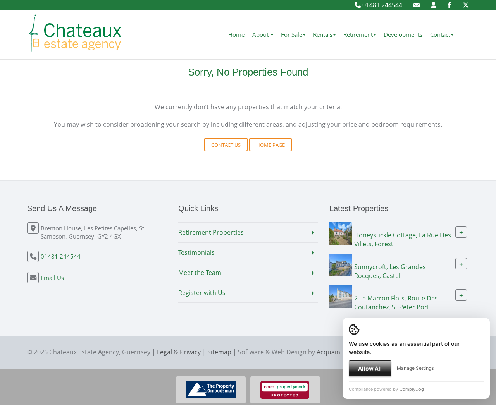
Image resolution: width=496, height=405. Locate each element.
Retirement (358, 34)
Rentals (322, 34)
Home (236, 34)
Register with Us (202, 292)
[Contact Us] (433, 5)
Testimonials (196, 252)
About (261, 34)
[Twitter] (466, 5)
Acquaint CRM (337, 352)
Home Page (270, 144)
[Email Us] (416, 5)
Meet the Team (199, 272)
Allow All (370, 368)
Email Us (52, 277)
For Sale (291, 34)
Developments (403, 34)
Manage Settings (415, 368)
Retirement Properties (211, 232)
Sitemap (219, 352)
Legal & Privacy (179, 352)
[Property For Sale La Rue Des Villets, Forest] (340, 232)
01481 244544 (381, 5)
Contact (440, 34)
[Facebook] (449, 5)
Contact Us (226, 144)
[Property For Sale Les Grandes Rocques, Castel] (340, 264)
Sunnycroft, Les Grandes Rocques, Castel (390, 271)
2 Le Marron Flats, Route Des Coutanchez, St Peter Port (396, 302)
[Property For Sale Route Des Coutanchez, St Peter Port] (340, 296)
